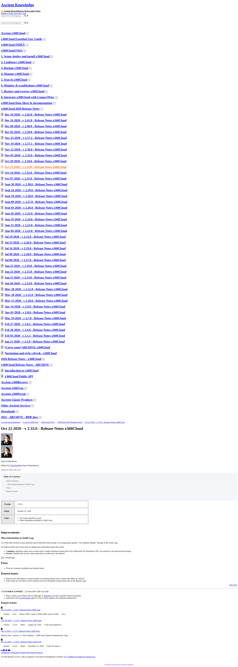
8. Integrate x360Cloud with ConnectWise (27, 97)
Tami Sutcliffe (15, 465)
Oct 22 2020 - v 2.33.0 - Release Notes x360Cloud (35, 167)
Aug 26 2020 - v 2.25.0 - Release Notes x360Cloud (36, 213)
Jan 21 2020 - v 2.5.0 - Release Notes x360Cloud (35, 341)
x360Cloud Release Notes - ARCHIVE (25, 364)
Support (47, 596)
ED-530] (233, 585)
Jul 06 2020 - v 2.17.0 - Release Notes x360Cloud (35, 260)
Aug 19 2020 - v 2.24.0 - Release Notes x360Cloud (36, 219)
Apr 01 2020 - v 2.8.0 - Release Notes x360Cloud (35, 312)
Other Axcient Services (15, 405)
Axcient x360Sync (12, 388)
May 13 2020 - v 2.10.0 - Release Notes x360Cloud (36, 300)
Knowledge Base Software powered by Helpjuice (119, 664)
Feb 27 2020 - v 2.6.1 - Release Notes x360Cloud (35, 324)
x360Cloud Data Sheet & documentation (26, 103)
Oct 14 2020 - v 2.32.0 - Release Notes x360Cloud (35, 172)
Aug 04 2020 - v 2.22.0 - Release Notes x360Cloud (36, 230)
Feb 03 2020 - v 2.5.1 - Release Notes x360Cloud (35, 335)
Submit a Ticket (7, 13)
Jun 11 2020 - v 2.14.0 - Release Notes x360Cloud (35, 277)
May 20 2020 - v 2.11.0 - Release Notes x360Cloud (36, 294)
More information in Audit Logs (20, 484)
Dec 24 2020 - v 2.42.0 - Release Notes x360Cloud (35, 114)
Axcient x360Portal (13, 393)
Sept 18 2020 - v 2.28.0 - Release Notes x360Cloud (36, 196)
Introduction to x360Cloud (21, 370)
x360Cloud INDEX (13, 44)
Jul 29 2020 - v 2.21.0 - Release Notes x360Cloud (35, 236)
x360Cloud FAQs (12, 50)
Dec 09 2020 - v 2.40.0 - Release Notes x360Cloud (35, 126)
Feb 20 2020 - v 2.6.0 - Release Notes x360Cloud (35, 329)
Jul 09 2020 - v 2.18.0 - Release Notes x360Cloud (35, 254)
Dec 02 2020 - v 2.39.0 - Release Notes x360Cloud (35, 132)
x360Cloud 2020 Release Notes (20, 108)
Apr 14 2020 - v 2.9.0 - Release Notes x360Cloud (35, 306)
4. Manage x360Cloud (15, 73)
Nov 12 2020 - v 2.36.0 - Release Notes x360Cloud (36, 149)
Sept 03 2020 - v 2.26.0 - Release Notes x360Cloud (36, 207)
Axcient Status (24, 598)
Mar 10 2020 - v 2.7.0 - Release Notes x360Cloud (35, 318)
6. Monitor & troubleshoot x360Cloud (25, 85)
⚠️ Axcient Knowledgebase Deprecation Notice (21, 11)
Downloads (8, 411)
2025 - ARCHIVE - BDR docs (19, 417)
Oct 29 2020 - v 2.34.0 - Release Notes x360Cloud (35, 161)
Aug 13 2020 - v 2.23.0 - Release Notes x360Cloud (36, 225)
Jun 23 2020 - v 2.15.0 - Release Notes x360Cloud (35, 271)
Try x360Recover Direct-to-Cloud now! (79, 657)
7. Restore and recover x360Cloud (23, 91)
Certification (15, 652)
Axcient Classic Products (17, 399)
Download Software (35, 652)
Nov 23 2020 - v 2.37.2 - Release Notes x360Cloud (36, 137)
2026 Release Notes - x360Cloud (21, 358)
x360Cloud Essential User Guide (21, 39)
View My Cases (20, 13)
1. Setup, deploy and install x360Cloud (25, 56)
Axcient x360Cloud (13, 33)
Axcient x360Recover (14, 382)
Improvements (12, 481)
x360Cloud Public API (19, 376)
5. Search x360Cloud (14, 79)
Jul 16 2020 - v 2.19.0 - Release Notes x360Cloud (35, 248)
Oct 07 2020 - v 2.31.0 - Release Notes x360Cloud (35, 178)
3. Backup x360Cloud (14, 68)
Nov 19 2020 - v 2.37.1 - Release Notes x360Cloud (36, 143)
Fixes (8, 488)
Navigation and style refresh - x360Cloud (31, 353)
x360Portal (5, 652)
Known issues (12, 491)
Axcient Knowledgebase (10, 422)
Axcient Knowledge (17, 5)
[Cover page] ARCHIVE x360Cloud (27, 347)
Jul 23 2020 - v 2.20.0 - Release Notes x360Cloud (35, 242)
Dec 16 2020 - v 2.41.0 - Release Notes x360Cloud (35, 120)
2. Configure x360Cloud (16, 62)
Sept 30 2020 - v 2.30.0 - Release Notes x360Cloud (36, 184)
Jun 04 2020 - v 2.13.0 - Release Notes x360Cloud (35, 283)
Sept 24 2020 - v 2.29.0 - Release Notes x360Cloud (36, 190)
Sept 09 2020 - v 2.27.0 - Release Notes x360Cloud (36, 201)
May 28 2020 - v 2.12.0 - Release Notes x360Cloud (36, 289)
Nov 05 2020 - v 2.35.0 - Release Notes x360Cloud (36, 155)
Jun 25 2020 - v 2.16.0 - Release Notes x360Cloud (35, 265)
